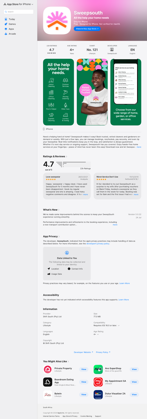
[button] (18, 19)
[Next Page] (144, 49)
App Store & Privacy (70, 416)
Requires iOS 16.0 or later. (105, 325)
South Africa (47, 407)
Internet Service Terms (51, 416)
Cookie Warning (86, 416)
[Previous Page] (40, 49)
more (139, 147)
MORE (85, 194)
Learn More (124, 283)
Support (98, 416)
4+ (95, 334)
